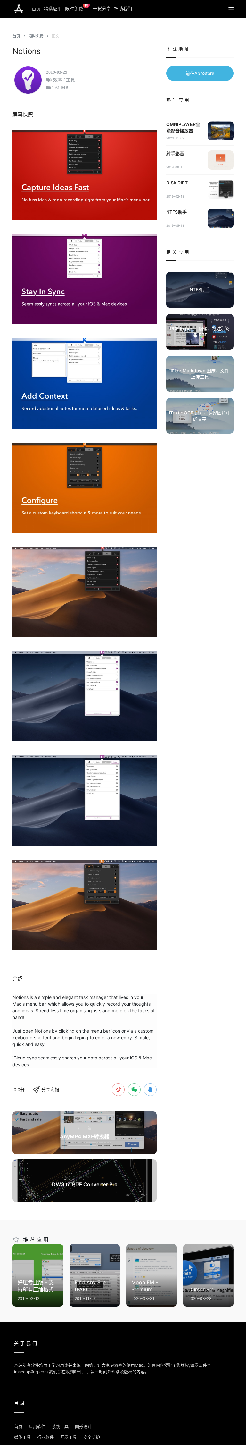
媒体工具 (22, 1437)
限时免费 (76, 7)
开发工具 (68, 1437)
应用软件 (37, 1426)
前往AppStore (199, 73)
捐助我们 (123, 8)
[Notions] (84, 175)
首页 (36, 8)
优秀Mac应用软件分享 (18, 9)
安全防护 (91, 1437)
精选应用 (53, 8)
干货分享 (102, 8)
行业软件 (45, 1437)
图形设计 (83, 1426)
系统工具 (60, 1426)
